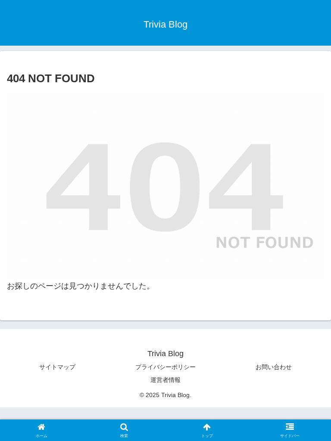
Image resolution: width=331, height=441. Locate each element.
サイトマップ (57, 366)
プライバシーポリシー (165, 366)
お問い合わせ (274, 366)
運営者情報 (165, 379)
